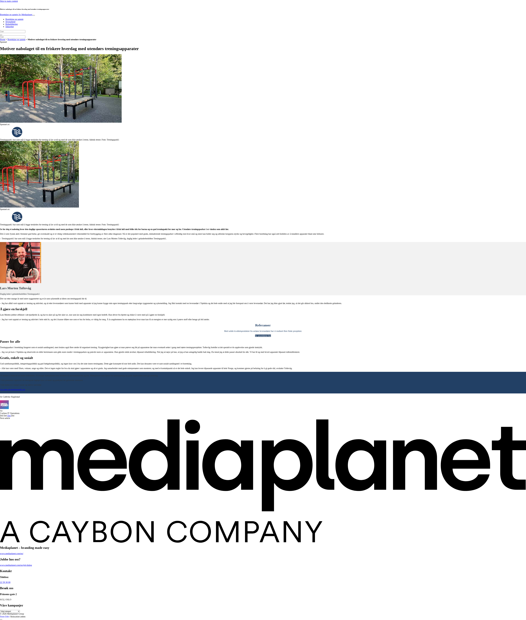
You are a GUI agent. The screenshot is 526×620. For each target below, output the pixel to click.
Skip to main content (9, 1)
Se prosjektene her (263, 336)
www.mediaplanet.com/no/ (11, 553)
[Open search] (1, 34)
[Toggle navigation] (34, 15)
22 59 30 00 (5, 582)
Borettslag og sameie (16, 14)
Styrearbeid (10, 22)
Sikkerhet (9, 26)
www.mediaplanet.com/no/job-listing (16, 565)
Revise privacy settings (18, 616)
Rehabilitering (11, 24)
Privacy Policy (4, 616)
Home (2, 39)
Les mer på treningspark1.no (12, 389)
